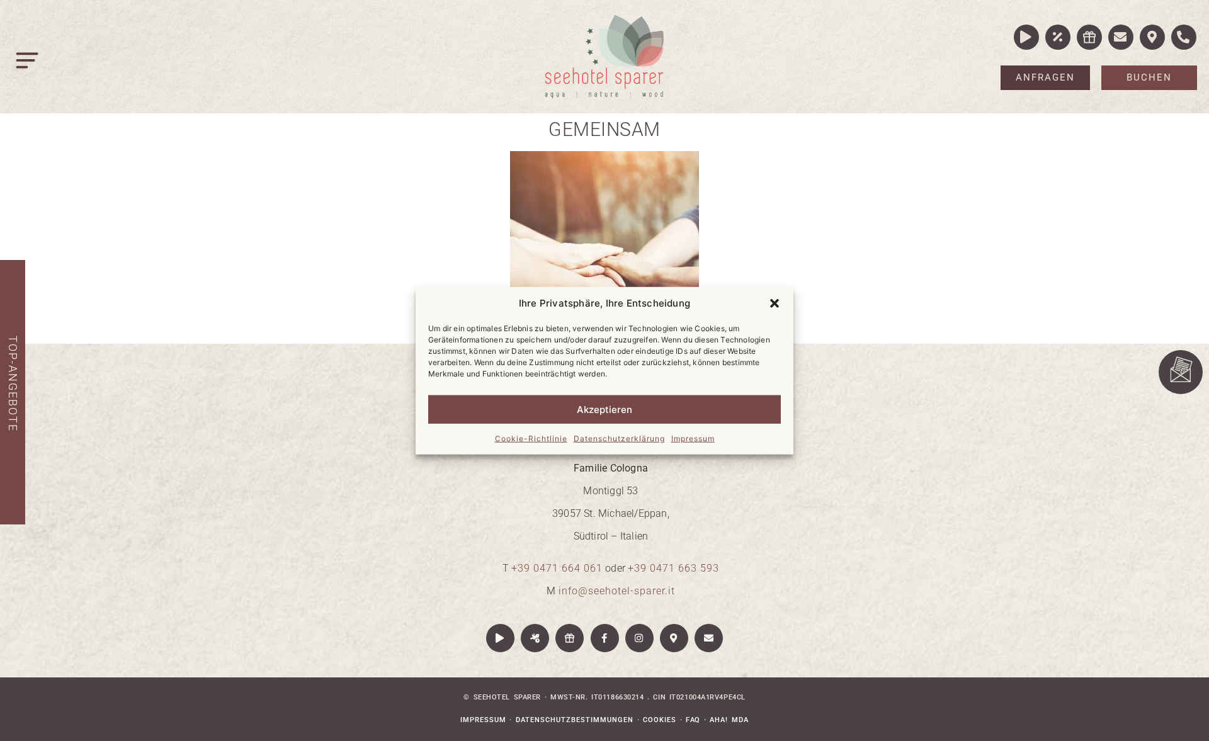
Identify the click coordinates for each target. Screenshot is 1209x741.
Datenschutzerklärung (619, 438)
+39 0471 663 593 (673, 568)
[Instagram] (639, 638)
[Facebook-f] (605, 638)
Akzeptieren (604, 409)
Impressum (693, 438)
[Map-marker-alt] (674, 638)
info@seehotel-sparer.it (617, 591)
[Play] (500, 638)
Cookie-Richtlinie (531, 438)
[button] (774, 303)
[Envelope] (709, 638)
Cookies (659, 720)
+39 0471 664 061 (557, 568)
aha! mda (729, 720)
